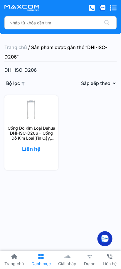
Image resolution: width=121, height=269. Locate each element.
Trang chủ (15, 47)
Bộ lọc (13, 83)
